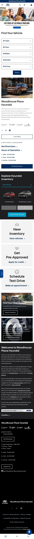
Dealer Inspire (26, 529)
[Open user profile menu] (32, 5)
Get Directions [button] (8, 147)
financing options (18, 383)
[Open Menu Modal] (2, 5)
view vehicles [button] (16, 239)
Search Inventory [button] (10, 312)
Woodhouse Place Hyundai (21, 527)
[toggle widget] (29, 532)
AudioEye (28, 514)
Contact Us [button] (6, 466)
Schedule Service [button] (17, 166)
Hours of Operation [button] (10, 150)
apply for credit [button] (16, 262)
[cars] (2, 130)
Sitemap (23, 514)
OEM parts (14, 397)
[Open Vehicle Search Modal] (17, 536)
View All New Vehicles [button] (17, 214)
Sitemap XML (7, 518)
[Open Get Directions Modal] (24, 5)
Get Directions (7, 439)
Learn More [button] (17, 136)
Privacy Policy (15, 518)
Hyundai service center (24, 390)
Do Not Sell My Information (17, 522)
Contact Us (6, 514)
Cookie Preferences (25, 518)
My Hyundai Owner (15, 514)
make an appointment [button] (16, 286)
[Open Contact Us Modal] (28, 536)
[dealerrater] (6, 130)
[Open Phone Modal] (20, 5)
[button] (1, 18)
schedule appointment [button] (12, 337)
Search (17, 72)
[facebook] (10, 130)
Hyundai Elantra (13, 373)
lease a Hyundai (16, 385)
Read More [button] (5, 415)
